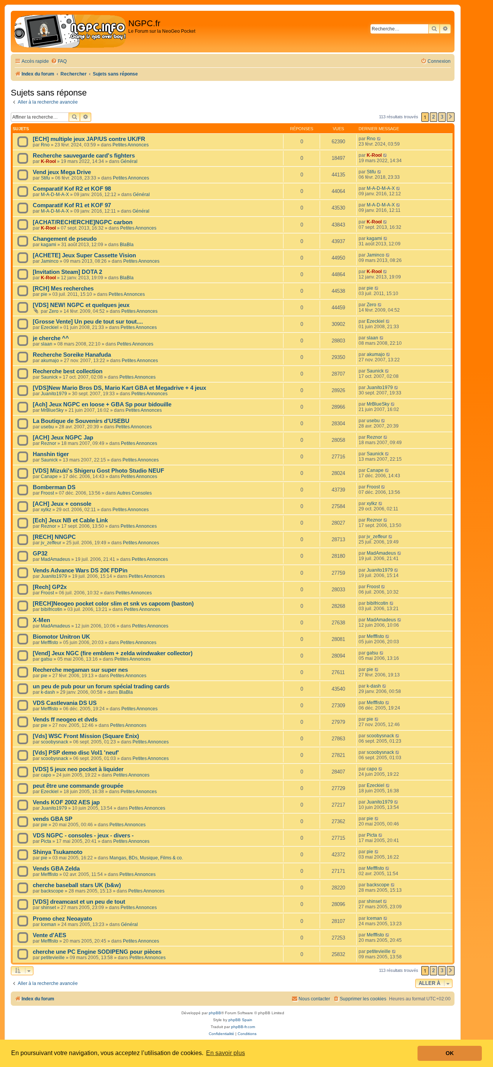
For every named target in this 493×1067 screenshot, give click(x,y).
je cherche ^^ (51, 338)
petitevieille (53, 957)
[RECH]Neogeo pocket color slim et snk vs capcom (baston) (113, 604)
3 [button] (442, 117)
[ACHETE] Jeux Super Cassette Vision (84, 255)
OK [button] (450, 1053)
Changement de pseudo (65, 239)
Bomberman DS (54, 487)
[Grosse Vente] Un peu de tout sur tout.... (88, 322)
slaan (46, 344)
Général (129, 161)
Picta (46, 841)
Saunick (49, 377)
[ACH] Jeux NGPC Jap (63, 438)
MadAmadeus (55, 559)
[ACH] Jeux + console (62, 504)
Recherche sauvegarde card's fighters (84, 156)
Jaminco (50, 261)
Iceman (48, 924)
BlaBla (127, 244)
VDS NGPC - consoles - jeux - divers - (83, 835)
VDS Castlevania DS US (65, 703)
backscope (52, 891)
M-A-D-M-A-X (55, 194)
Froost (47, 493)
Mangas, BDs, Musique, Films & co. (146, 858)
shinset (48, 907)
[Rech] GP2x (50, 587)
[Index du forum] (70, 31)
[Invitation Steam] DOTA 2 (67, 272)
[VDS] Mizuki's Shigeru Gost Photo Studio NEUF (98, 471)
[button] (450, 117)
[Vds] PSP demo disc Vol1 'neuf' (76, 753)
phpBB (215, 1013)
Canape (49, 476)
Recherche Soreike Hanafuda (72, 355)
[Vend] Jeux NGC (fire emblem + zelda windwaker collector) (113, 653)
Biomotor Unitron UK (61, 637)
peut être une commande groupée (78, 786)
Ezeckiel (50, 327)
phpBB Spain (240, 1020)
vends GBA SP (52, 819)
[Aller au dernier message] (379, 138)
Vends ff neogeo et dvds (65, 719)
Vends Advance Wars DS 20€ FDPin (80, 570)
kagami (48, 244)
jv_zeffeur (51, 542)
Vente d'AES (49, 935)
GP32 (40, 553)
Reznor (48, 443)
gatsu (46, 659)
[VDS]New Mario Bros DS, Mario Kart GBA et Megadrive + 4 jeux (119, 388)
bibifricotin (51, 609)
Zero (54, 311)
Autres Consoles (134, 493)
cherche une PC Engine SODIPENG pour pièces (97, 952)
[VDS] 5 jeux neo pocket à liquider (78, 769)
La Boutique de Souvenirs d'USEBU (81, 421)
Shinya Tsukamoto (57, 852)
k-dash (48, 692)
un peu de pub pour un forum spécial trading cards (101, 686)
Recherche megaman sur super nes (80, 670)
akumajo (50, 360)
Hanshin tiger (51, 454)
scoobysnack (54, 742)
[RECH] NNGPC (54, 537)
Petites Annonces (130, 145)
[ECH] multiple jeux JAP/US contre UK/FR (89, 139)
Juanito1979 (54, 393)
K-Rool (48, 161)
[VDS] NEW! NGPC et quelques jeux (81, 305)
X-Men (41, 620)
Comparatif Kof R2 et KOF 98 (72, 189)
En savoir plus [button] (225, 1053)
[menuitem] (59, 61)
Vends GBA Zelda (56, 869)
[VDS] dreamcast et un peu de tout (79, 902)
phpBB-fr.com (243, 1027)
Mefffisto (49, 642)
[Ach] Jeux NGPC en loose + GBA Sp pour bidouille (102, 404)
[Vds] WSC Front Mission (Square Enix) (86, 736)
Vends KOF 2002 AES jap (66, 802)
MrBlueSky (52, 410)
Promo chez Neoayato (62, 919)
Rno (45, 145)
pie (44, 294)
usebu (47, 426)
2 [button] (433, 117)
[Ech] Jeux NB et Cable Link (70, 520)
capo (46, 775)
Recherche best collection (67, 371)
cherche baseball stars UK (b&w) (77, 885)
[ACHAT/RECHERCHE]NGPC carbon (82, 222)
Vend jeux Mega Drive (62, 172)
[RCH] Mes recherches (63, 288)
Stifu (45, 178)
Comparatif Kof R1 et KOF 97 (72, 205)
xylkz (46, 509)
